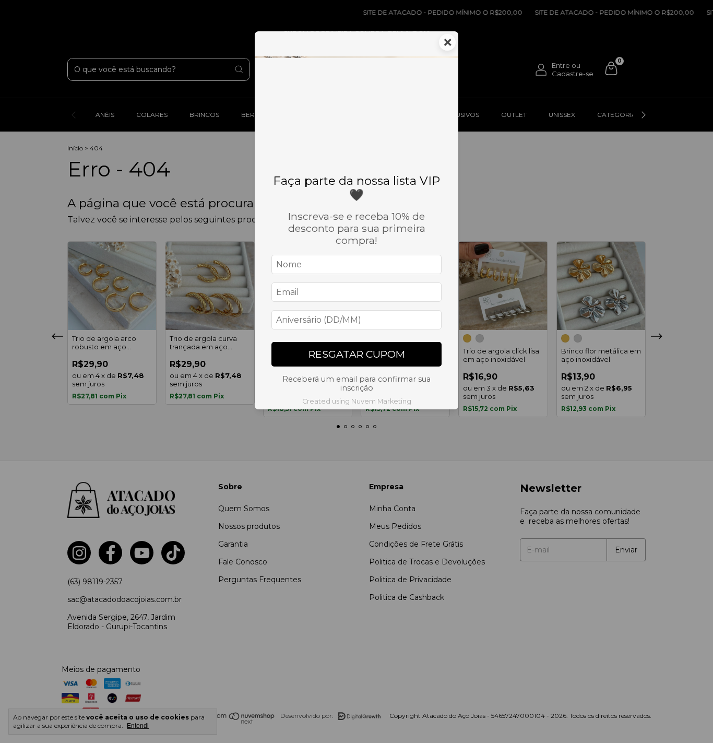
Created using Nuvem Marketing (356, 401)
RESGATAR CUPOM (356, 354)
